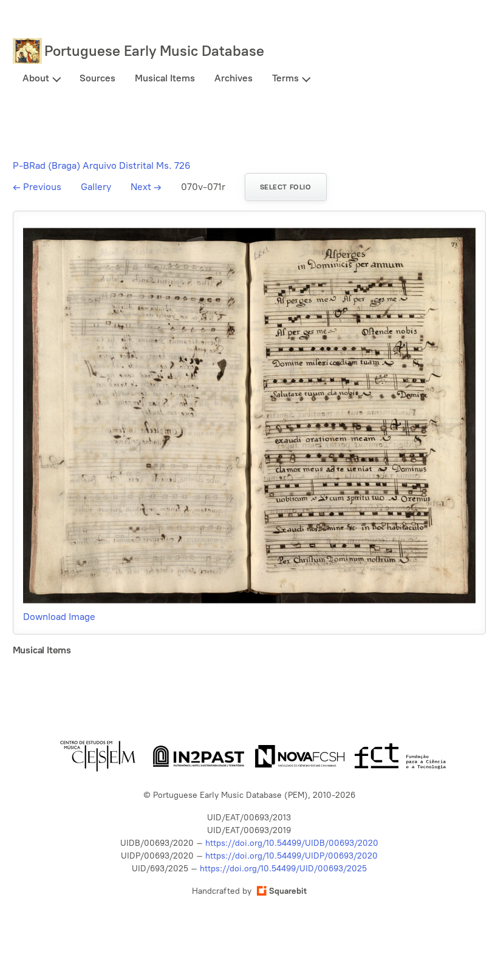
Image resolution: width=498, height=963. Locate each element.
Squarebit (288, 891)
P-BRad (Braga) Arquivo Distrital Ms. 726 (102, 165)
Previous (37, 186)
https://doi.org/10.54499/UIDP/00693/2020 (291, 856)
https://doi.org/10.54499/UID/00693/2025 (283, 868)
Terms (285, 78)
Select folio (286, 187)
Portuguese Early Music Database (154, 51)
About (35, 78)
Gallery (96, 186)
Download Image (59, 616)
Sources (97, 78)
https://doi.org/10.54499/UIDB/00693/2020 (291, 843)
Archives (233, 78)
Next (146, 186)
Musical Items (165, 78)
